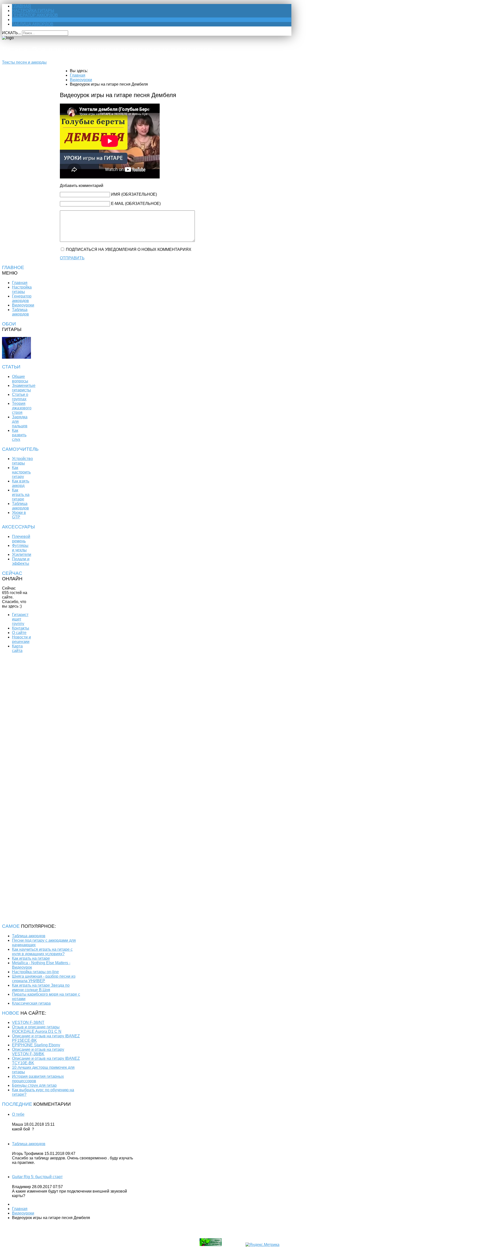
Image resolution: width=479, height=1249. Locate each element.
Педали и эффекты (20, 561)
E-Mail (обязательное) (136, 203)
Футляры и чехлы (20, 547)
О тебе (18, 1114)
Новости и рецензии (21, 639)
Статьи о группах (20, 396)
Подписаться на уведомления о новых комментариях (128, 249)
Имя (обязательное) (134, 194)
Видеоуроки (26, 19)
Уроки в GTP (19, 514)
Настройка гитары (33, 10)
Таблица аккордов (32, 24)
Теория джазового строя (21, 408)
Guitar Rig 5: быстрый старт (37, 1177)
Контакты (20, 628)
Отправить (72, 258)
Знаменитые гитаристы (23, 387)
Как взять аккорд (20, 483)
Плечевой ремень (21, 538)
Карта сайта (17, 648)
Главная (21, 6)
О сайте (19, 632)
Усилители (21, 554)
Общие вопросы (20, 378)
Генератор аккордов (35, 15)
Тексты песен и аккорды (24, 62)
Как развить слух (19, 435)
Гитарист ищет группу (20, 619)
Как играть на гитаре (20, 494)
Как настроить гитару (21, 472)
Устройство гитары (22, 461)
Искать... (11, 33)
